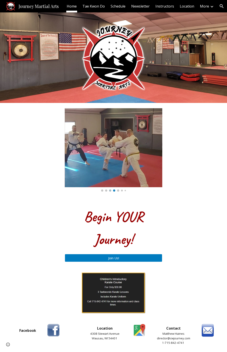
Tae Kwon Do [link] (93, 6)
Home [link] (72, 6)
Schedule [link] (118, 6)
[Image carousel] (113, 150)
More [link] (204, 6)
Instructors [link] (164, 6)
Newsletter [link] (140, 6)
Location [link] (187, 6)
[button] (221, 6)
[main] (113, 228)
